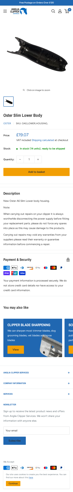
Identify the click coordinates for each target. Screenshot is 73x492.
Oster (7, 123)
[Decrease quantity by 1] (20, 159)
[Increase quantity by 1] (38, 159)
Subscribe (14, 440)
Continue (13, 483)
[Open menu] (5, 11)
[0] (67, 11)
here (31, 477)
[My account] (60, 11)
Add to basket (36, 171)
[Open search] (53, 11)
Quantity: (8, 159)
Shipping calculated (43, 140)
